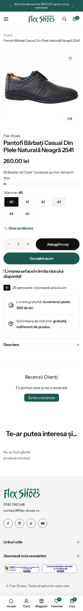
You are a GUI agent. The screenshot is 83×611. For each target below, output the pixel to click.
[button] (10, 5)
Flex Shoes (11, 136)
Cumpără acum (41, 258)
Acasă (7, 35)
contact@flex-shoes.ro (21, 510)
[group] (41, 87)
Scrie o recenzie (41, 397)
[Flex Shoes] (41, 19)
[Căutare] (64, 19)
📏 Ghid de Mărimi (18, 228)
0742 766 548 (14, 504)
